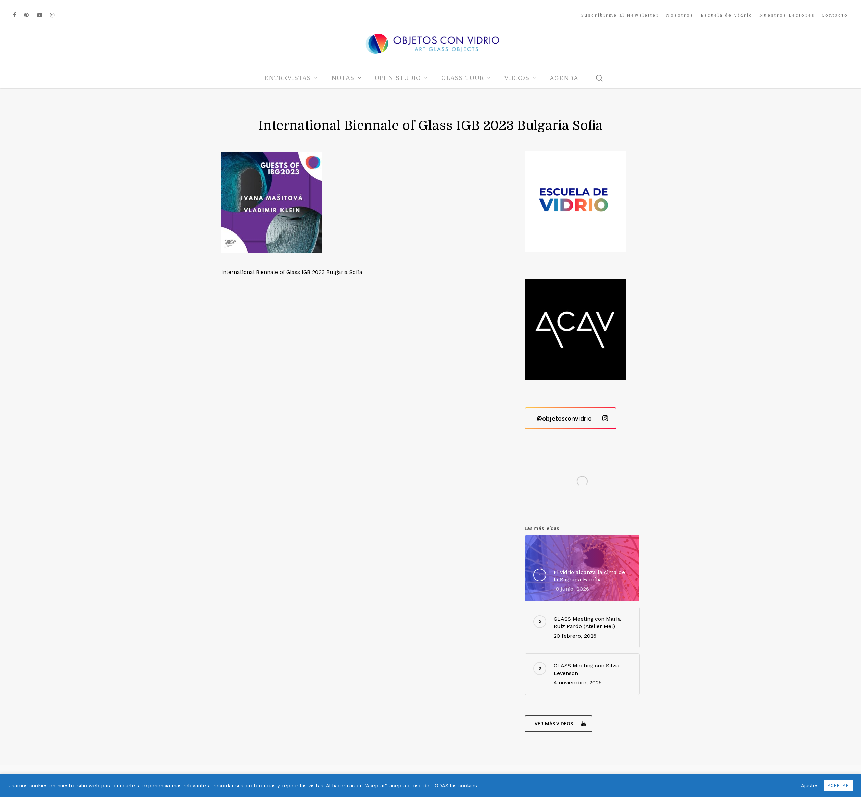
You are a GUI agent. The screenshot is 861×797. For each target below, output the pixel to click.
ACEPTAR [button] (838, 785)
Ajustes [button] (810, 786)
